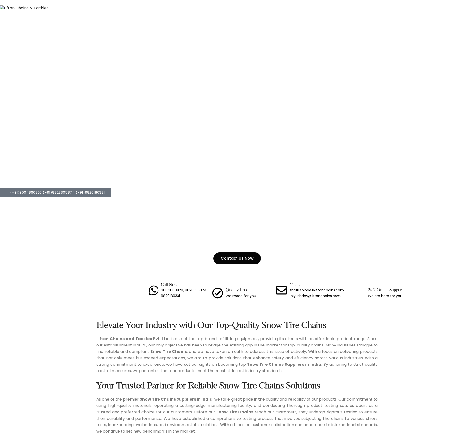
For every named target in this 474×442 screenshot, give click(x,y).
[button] (55, 192)
